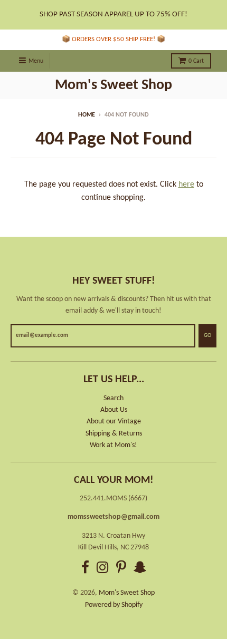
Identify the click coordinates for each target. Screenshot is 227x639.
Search (113, 398)
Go (207, 335)
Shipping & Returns (114, 434)
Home (86, 115)
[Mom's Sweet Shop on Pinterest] (121, 569)
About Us (113, 410)
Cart (196, 61)
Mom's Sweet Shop (113, 85)
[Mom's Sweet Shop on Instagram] (103, 569)
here (186, 184)
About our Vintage (114, 421)
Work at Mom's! (113, 445)
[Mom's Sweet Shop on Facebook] (85, 569)
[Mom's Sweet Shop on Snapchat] (140, 569)
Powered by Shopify (114, 605)
